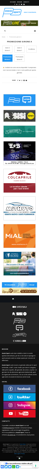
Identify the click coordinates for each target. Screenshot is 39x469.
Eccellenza (31, 49)
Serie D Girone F (19, 49)
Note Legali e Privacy (19, 453)
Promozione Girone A (7, 58)
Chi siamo (13, 2)
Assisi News (23, 444)
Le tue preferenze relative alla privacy (21, 463)
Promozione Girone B (19, 58)
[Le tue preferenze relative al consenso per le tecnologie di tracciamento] (35, 466)
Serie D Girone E (7, 49)
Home (3, 37)
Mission (19, 2)
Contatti (26, 2)
